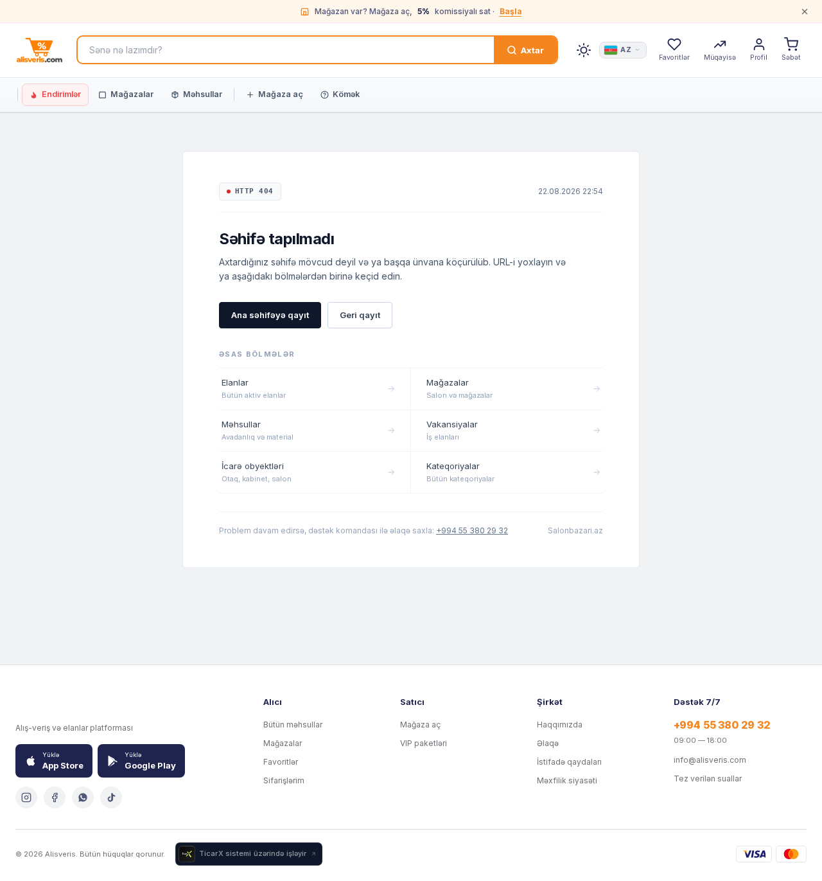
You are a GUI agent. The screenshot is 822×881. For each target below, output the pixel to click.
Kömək (346, 94)
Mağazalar (131, 94)
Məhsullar (202, 94)
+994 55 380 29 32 (472, 530)
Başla (511, 11)
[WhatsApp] (83, 797)
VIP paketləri (423, 743)
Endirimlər (61, 94)
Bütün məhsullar (292, 724)
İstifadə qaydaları (569, 762)
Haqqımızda (559, 724)
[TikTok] (111, 797)
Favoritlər (280, 762)
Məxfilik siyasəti (567, 780)
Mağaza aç (280, 94)
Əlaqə (548, 743)
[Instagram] (26, 797)
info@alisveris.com (710, 760)
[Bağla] (805, 11)
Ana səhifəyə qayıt (270, 315)
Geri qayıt (360, 315)
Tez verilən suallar (708, 778)
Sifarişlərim (283, 780)
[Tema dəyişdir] (584, 50)
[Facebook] (55, 797)
